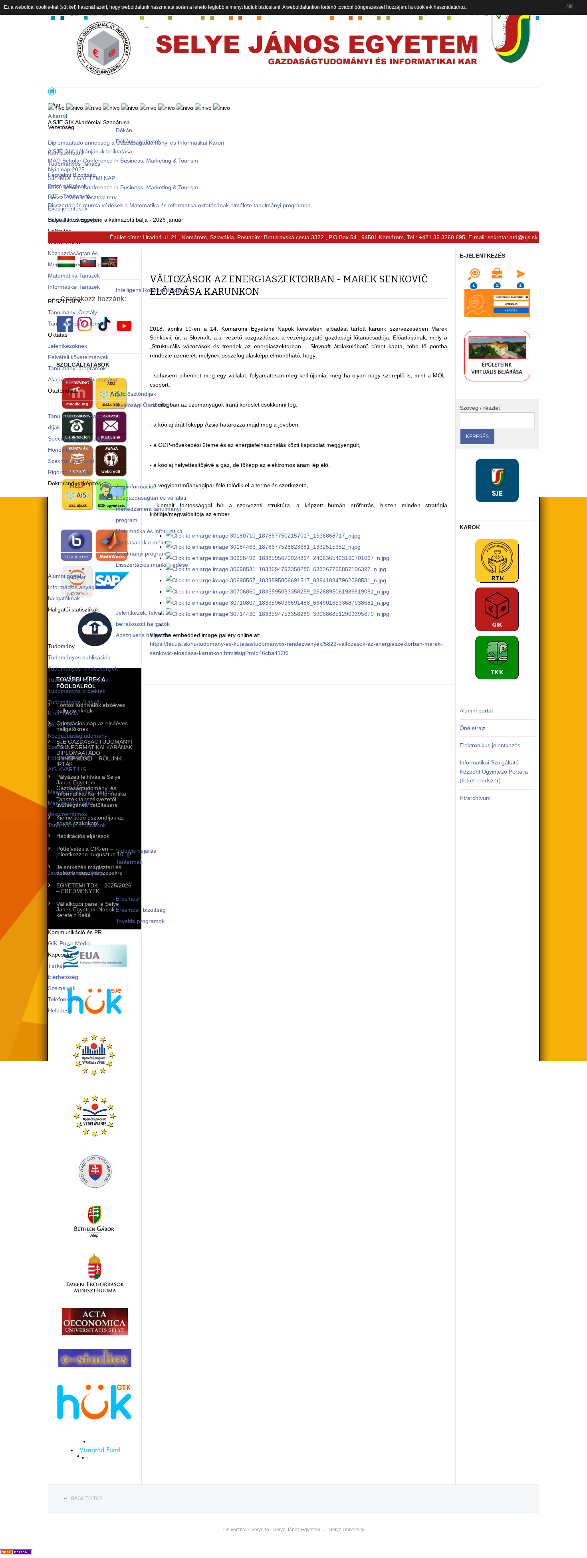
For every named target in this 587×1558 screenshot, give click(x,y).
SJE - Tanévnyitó (69, 196)
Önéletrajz (473, 728)
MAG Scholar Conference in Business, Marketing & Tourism (123, 160)
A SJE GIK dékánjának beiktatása (90, 151)
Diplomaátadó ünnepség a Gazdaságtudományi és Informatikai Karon (136, 142)
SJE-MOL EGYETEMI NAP (81, 178)
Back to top (87, 1498)
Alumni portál (476, 710)
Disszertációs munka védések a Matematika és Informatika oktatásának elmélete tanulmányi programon (179, 205)
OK (569, 6)
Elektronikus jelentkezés (490, 745)
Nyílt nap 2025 (66, 169)
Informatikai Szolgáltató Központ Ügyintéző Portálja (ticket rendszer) (494, 771)
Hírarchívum (475, 798)
